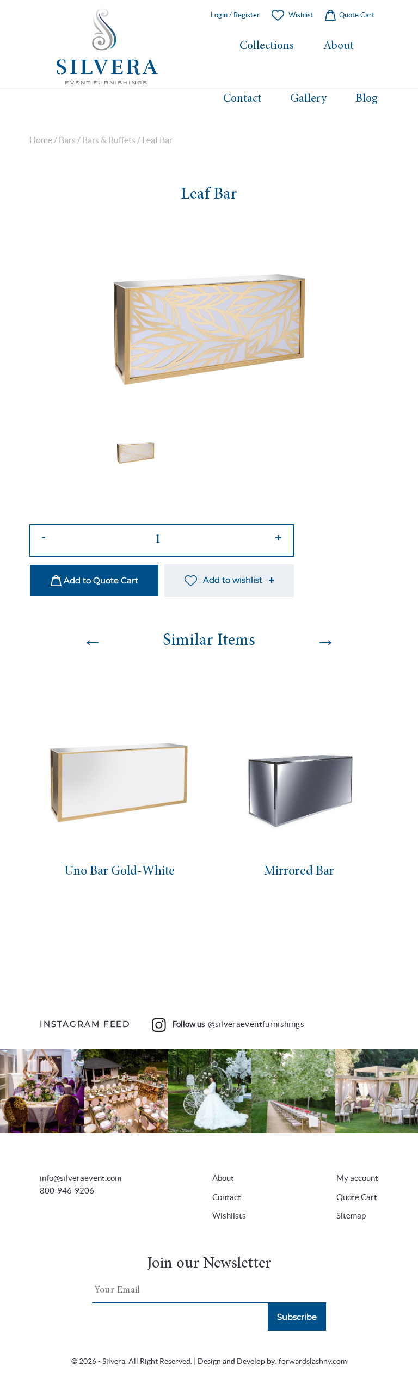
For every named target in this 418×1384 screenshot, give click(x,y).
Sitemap (351, 1215)
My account (357, 1178)
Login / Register (235, 15)
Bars (67, 140)
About (338, 46)
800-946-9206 (67, 1190)
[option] (209, 325)
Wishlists (229, 1215)
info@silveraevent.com (80, 1178)
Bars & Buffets (109, 140)
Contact (242, 99)
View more (42, 1091)
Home (40, 140)
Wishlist (301, 15)
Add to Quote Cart (100, 581)
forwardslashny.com (313, 1361)
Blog (366, 99)
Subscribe (297, 1317)
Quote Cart (355, 15)
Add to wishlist (233, 580)
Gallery (308, 99)
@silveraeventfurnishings (256, 1024)
